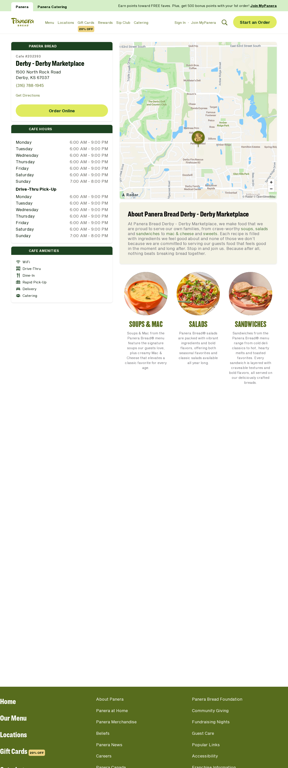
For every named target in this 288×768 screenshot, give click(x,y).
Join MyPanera (203, 22)
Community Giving (210, 710)
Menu (49, 22)
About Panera (110, 699)
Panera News (109, 744)
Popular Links (206, 744)
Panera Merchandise (116, 721)
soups (247, 228)
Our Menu (13, 717)
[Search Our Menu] (224, 22)
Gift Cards (86, 22)
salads (261, 228)
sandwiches (148, 233)
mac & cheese (180, 233)
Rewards (105, 22)
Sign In (180, 22)
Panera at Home (112, 710)
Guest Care (203, 733)
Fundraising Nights (211, 721)
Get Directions (28, 95)
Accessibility (205, 755)
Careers (104, 755)
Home (8, 701)
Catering (141, 22)
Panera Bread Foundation (217, 699)
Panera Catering (52, 7)
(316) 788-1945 (30, 85)
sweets (210, 233)
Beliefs (103, 733)
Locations (66, 22)
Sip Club (123, 22)
